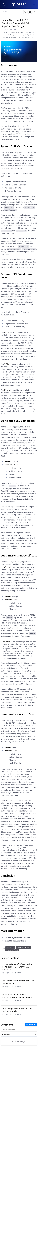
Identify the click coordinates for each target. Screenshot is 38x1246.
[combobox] (19, 1035)
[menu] (34, 4)
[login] (4, 4)
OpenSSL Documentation (16, 941)
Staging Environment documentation (17, 657)
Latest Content (6, 12)
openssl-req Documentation (18, 499)
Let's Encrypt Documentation (17, 938)
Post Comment (31, 1025)
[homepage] (19, 4)
